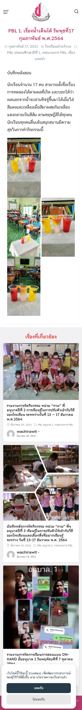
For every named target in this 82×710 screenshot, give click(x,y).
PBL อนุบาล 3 (45, 545)
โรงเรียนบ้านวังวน (58, 46)
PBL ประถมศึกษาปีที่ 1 (23, 52)
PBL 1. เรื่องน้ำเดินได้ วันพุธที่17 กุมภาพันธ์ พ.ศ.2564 (41, 34)
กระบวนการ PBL (54, 52)
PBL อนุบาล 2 (45, 425)
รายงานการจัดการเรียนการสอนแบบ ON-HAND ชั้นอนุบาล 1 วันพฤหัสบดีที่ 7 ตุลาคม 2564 (40, 659)
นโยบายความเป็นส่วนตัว (51, 677)
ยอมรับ (38, 688)
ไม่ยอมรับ (39, 699)
